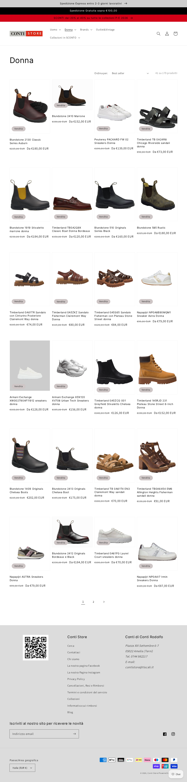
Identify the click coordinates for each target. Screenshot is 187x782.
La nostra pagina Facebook (83, 665)
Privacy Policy (76, 679)
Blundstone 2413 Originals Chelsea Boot (68, 490)
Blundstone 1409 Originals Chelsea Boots (26, 490)
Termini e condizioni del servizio (87, 692)
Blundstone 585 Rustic (151, 227)
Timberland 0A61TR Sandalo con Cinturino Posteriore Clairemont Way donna (28, 316)
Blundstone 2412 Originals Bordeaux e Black (68, 555)
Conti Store (153, 773)
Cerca (70, 645)
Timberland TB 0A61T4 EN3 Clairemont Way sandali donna (112, 492)
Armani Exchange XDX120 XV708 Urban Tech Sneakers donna (70, 401)
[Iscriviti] (74, 734)
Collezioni (73, 699)
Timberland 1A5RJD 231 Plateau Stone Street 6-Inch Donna (155, 404)
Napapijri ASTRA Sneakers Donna (26, 578)
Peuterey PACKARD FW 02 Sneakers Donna (111, 141)
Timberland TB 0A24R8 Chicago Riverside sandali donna (153, 143)
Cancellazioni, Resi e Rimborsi (85, 685)
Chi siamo (73, 659)
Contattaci (73, 652)
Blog (70, 712)
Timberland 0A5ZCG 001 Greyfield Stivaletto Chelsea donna (112, 404)
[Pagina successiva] (104, 602)
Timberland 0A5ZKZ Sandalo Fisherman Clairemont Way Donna (70, 316)
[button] (158, 33)
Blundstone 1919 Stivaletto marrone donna (27, 229)
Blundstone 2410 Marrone (68, 116)
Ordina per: (101, 73)
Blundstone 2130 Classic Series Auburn (25, 141)
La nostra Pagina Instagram (83, 672)
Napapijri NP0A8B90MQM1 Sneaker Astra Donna (154, 314)
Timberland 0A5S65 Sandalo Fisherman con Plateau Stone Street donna (113, 316)
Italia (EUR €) (20, 767)
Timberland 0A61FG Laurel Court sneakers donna (111, 555)
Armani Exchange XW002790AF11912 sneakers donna (28, 401)
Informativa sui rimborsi (82, 705)
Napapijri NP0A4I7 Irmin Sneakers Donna (152, 578)
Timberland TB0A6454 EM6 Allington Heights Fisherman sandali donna (155, 492)
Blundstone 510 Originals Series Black (110, 229)
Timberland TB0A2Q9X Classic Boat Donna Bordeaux (71, 229)
